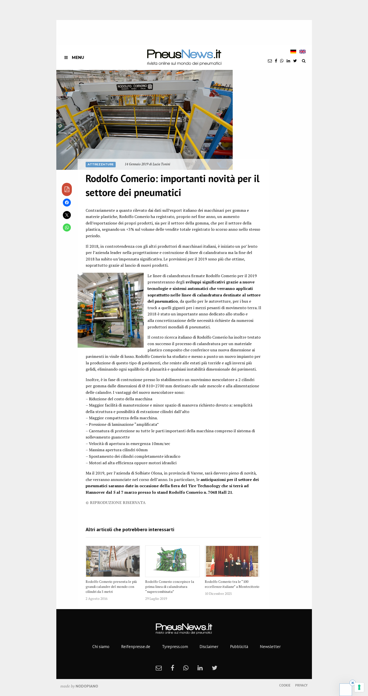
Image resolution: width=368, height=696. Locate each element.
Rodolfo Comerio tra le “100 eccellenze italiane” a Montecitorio (232, 584)
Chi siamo (100, 646)
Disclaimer (209, 646)
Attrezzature (101, 164)
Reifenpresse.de (135, 646)
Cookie (284, 685)
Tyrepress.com (175, 646)
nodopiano (87, 686)
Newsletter (270, 646)
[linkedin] (288, 60)
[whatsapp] (282, 60)
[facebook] (276, 60)
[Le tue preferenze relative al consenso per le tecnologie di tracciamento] (359, 687)
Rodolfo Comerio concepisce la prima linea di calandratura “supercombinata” (169, 586)
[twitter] (295, 60)
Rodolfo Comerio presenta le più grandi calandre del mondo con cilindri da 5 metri (111, 586)
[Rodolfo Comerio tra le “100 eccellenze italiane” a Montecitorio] (232, 561)
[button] (144, 119)
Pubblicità (239, 646)
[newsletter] (270, 60)
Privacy (301, 685)
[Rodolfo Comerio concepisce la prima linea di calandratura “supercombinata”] (172, 561)
